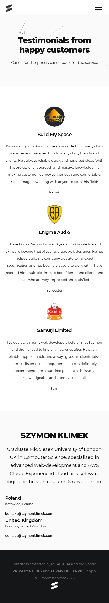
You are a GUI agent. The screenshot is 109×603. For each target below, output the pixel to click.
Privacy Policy (27, 571)
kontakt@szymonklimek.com (29, 514)
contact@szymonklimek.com (29, 536)
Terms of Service (68, 571)
